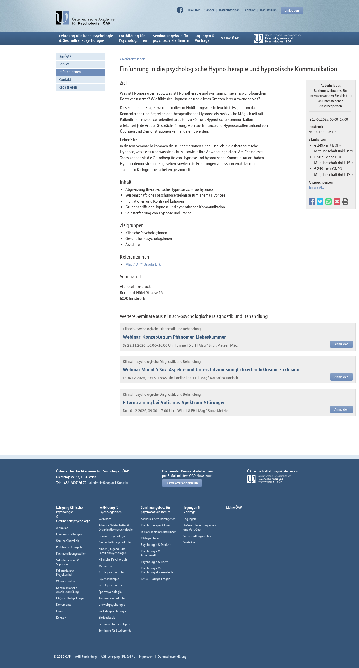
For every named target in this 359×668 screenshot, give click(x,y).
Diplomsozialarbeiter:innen (158, 532)
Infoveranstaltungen (69, 534)
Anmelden (341, 344)
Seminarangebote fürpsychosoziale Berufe (171, 38)
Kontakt (249, 10)
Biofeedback (107, 617)
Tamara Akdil (317, 187)
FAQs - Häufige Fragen (70, 598)
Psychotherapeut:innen (156, 525)
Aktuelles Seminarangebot (158, 519)
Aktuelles (62, 528)
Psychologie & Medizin (156, 545)
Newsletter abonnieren (182, 483)
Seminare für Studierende (115, 631)
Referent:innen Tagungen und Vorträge (199, 527)
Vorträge (189, 542)
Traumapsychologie (112, 598)
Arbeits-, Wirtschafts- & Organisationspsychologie (116, 527)
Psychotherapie (109, 579)
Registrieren (268, 10)
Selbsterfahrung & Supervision (67, 562)
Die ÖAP (194, 10)
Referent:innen (229, 10)
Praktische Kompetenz (71, 547)
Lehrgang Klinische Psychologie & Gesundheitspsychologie (86, 38)
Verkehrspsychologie (112, 611)
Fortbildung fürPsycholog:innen (133, 38)
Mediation (105, 566)
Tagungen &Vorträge (205, 38)
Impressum (146, 657)
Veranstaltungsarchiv (197, 536)
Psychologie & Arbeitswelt (150, 553)
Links (59, 611)
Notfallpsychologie (111, 572)
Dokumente (63, 605)
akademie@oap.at (101, 483)
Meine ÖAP (229, 38)
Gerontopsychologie (112, 536)
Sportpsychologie (110, 592)
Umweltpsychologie (112, 605)
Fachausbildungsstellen (71, 554)
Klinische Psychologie (113, 559)
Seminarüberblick (67, 541)
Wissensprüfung (66, 581)
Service (209, 10)
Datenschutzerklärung (172, 657)
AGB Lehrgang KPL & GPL (118, 657)
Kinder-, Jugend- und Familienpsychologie (112, 551)
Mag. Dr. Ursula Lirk (143, 264)
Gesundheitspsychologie (115, 542)
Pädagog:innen (150, 538)
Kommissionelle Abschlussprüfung (67, 590)
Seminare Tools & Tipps (114, 624)
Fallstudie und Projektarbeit (65, 573)
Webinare (105, 519)
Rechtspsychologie (111, 585)
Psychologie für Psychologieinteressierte (157, 570)
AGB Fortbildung (86, 657)
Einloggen (292, 10)
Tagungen (189, 519)
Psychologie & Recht (154, 562)
